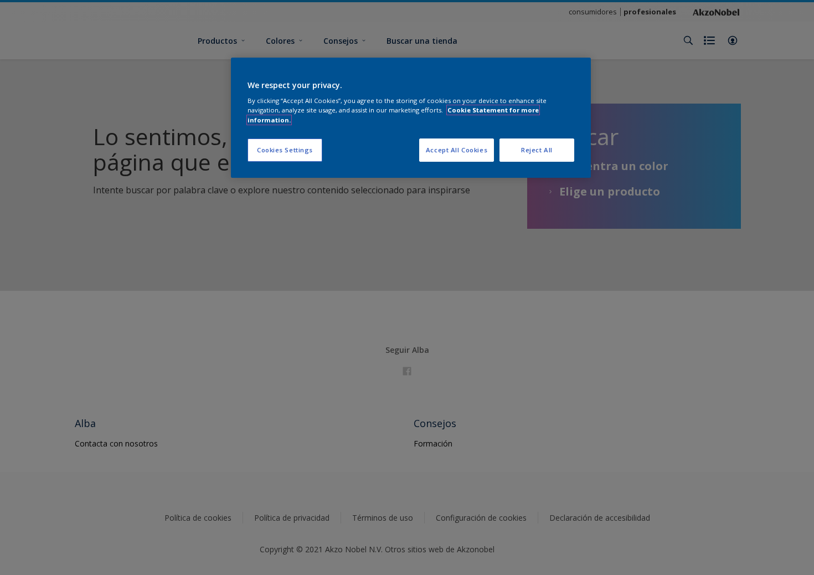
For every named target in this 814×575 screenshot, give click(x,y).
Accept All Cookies (456, 150)
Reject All (537, 150)
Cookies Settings (285, 150)
